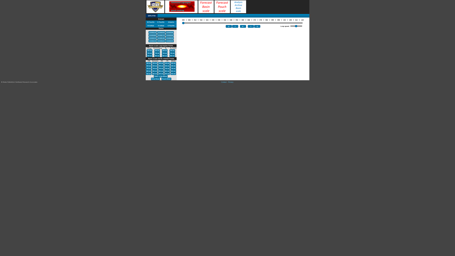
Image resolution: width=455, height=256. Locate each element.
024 (207, 20)
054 (237, 20)
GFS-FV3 (151, 16)
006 (189, 20)
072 (255, 20)
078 (260, 20)
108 (290, 20)
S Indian (161, 26)
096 (278, 20)
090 (272, 20)
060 (243, 20)
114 (296, 20)
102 (284, 20)
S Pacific (171, 26)
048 (231, 20)
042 (225, 20)
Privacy (230, 82)
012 (195, 20)
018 (201, 20)
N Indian (151, 26)
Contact (224, 82)
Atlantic (171, 22)
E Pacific (160, 22)
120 (302, 20)
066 (249, 20)
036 (219, 20)
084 (266, 20)
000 (183, 20)
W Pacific (151, 22)
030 (213, 20)
